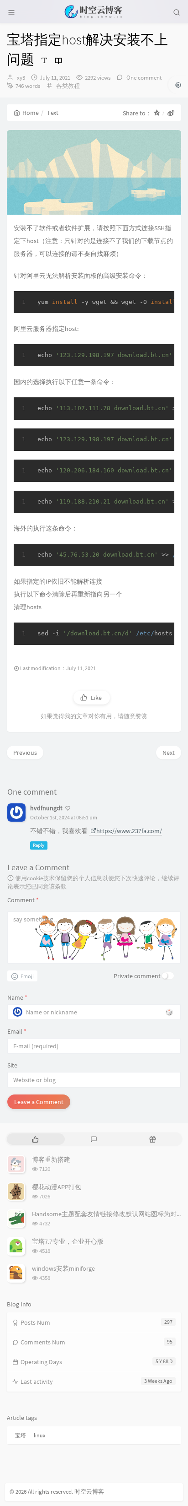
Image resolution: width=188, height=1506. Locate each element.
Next (168, 752)
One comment (143, 77)
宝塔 (20, 1435)
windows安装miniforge (63, 1268)
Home (30, 112)
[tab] (35, 1139)
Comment (23, 900)
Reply (38, 845)
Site (12, 1065)
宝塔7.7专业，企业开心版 (68, 1241)
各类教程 (68, 86)
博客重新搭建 (51, 1159)
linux (39, 1435)
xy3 (21, 77)
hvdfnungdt (46, 808)
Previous (25, 752)
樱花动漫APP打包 (56, 1187)
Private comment (137, 976)
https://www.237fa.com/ (129, 831)
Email (16, 1031)
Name (17, 997)
